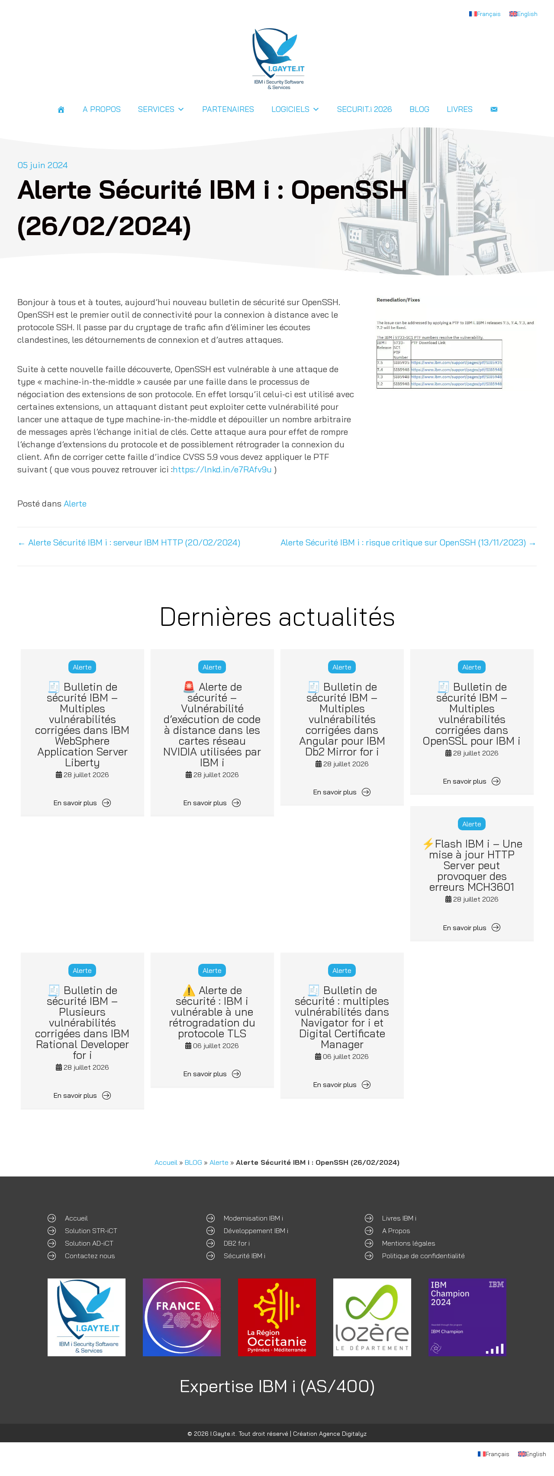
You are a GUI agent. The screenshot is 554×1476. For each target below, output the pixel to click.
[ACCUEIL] (61, 109)
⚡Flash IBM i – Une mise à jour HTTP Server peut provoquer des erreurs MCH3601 (472, 865)
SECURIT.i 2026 (364, 109)
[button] (82, 802)
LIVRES (460, 109)
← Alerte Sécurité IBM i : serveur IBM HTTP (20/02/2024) (128, 542)
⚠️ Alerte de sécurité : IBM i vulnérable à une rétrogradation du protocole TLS (212, 1011)
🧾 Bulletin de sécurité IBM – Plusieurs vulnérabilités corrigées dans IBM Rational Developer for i (82, 1022)
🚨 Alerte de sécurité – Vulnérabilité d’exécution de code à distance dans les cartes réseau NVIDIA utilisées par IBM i (212, 724)
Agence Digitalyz (343, 1434)
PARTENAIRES (228, 109)
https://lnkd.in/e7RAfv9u (222, 469)
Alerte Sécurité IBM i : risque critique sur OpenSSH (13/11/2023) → (408, 542)
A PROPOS (102, 109)
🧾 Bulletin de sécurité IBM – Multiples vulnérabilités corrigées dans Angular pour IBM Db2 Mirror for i (342, 719)
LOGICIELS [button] (290, 109)
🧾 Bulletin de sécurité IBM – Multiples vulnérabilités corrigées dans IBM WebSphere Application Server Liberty (82, 724)
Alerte (75, 503)
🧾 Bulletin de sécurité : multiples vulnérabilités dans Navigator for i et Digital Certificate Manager (342, 1017)
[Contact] (493, 109)
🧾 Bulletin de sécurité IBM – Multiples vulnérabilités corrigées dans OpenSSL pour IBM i (472, 713)
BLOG (419, 109)
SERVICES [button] (156, 109)
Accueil (166, 1162)
